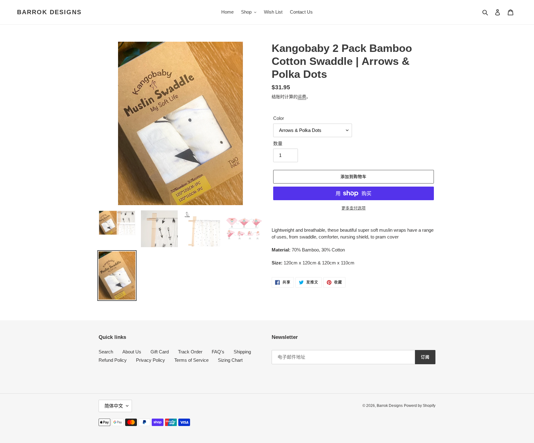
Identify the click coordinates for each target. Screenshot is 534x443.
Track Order (190, 351)
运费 (302, 96)
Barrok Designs (49, 12)
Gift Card (159, 351)
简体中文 (113, 405)
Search (106, 351)
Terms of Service (191, 360)
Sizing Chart (230, 360)
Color (278, 118)
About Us (131, 351)
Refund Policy (113, 360)
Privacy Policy (150, 360)
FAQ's (218, 351)
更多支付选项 (353, 208)
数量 (277, 143)
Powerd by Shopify (419, 405)
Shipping (242, 351)
